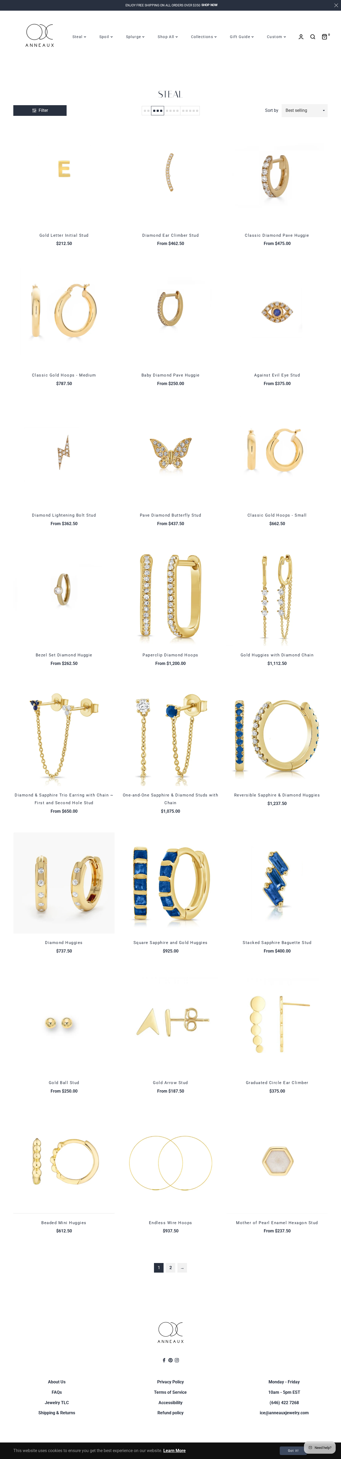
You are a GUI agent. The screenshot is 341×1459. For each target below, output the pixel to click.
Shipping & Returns (56, 1412)
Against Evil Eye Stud (277, 375)
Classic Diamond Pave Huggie (277, 235)
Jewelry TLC (57, 1402)
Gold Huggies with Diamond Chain (277, 655)
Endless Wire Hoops (170, 1222)
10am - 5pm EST (284, 1392)
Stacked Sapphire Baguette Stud (277, 942)
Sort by (271, 110)
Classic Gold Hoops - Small (277, 515)
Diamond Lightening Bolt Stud (64, 515)
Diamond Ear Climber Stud (170, 235)
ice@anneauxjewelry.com (284, 1412)
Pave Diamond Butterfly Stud (170, 515)
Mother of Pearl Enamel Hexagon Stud (277, 1222)
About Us (57, 1381)
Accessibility (170, 1402)
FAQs (57, 1392)
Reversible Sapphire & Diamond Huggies (277, 795)
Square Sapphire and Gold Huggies (170, 942)
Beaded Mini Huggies (64, 1222)
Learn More (174, 1450)
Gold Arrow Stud (170, 1082)
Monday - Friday (284, 1381)
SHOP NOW (209, 5)
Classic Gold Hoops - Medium (64, 375)
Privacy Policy (170, 1381)
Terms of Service (170, 1392)
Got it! (293, 1451)
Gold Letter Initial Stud (64, 235)
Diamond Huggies (64, 942)
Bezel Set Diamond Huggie (64, 655)
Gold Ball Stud (64, 1082)
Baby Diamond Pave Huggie (170, 375)
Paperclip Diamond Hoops (170, 655)
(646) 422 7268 (284, 1402)
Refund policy (170, 1412)
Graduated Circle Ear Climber (277, 1082)
